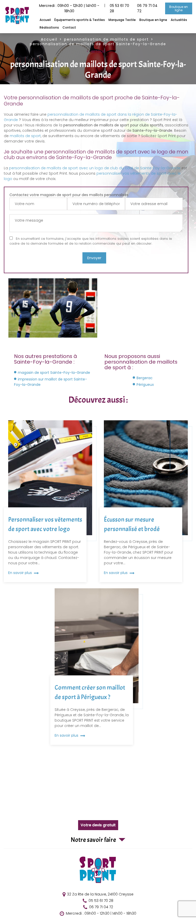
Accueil (45, 20)
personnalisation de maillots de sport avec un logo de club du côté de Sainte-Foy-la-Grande (94, 168)
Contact (69, 27)
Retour (98, 51)
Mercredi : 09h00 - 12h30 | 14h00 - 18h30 (101, 913)
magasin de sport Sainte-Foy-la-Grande (54, 372)
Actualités (179, 20)
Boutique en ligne (178, 8)
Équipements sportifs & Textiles (79, 20)
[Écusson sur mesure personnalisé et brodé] (146, 501)
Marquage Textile (122, 20)
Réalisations (49, 27)
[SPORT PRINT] (17, 23)
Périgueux (145, 384)
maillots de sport (25, 135)
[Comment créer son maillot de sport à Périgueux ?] (96, 666)
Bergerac (145, 377)
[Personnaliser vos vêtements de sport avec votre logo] (50, 501)
